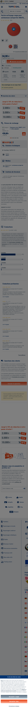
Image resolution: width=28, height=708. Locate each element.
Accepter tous (14, 701)
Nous (2, 680)
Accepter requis (14, 697)
